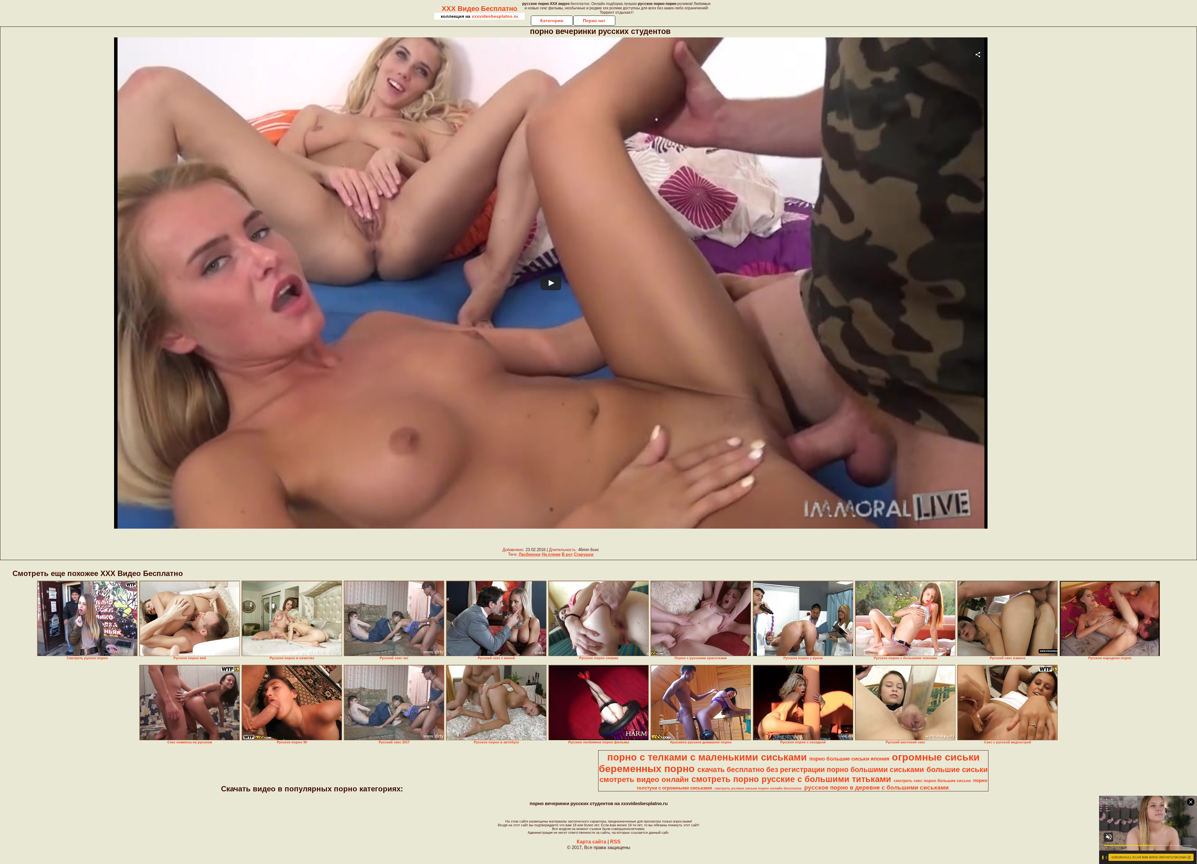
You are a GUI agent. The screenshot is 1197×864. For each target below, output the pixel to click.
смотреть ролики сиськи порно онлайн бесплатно (758, 788)
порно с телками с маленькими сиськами (707, 757)
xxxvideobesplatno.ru (495, 16)
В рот (567, 554)
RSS (615, 841)
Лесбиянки (530, 554)
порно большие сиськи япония (849, 759)
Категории (551, 20)
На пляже (551, 554)
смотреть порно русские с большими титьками (791, 779)
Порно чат (594, 20)
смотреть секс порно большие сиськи (932, 780)
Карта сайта (591, 841)
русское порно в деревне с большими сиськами (876, 787)
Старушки (584, 554)
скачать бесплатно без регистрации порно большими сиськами (810, 770)
